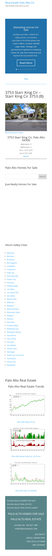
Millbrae (10, 302)
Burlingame (12, 263)
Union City (11, 362)
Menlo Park (11, 299)
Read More (26, 63)
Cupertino (11, 269)
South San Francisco (15, 355)
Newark (10, 315)
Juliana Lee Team (21, 34)
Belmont (10, 256)
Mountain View (13, 312)
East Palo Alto (12, 276)
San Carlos (11, 338)
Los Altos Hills (13, 292)
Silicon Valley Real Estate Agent (22, 508)
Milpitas (10, 305)
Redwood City (12, 329)
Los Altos (10, 289)
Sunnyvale (11, 358)
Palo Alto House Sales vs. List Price (26, 456)
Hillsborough (12, 286)
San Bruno (11, 335)
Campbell (11, 266)
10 (35, 69)
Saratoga (10, 352)
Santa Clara (12, 348)
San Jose (10, 342)
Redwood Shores (14, 332)
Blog (26, 79)
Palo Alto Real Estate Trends (26, 386)
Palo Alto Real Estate (20, 380)
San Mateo (11, 345)
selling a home (20, 37)
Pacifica (10, 319)
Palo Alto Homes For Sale (21, 167)
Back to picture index (14, 132)
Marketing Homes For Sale (26, 29)
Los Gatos (11, 296)
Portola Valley (12, 325)
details (26, 156)
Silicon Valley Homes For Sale (21, 500)
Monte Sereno (13, 309)
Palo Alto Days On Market (26, 490)
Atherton (10, 253)
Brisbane (11, 259)
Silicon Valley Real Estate (19, 504)
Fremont (10, 282)
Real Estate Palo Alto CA (19, 2)
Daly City (10, 273)
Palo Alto (10, 322)
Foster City (11, 279)
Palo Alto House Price (26, 422)
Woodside (11, 365)
